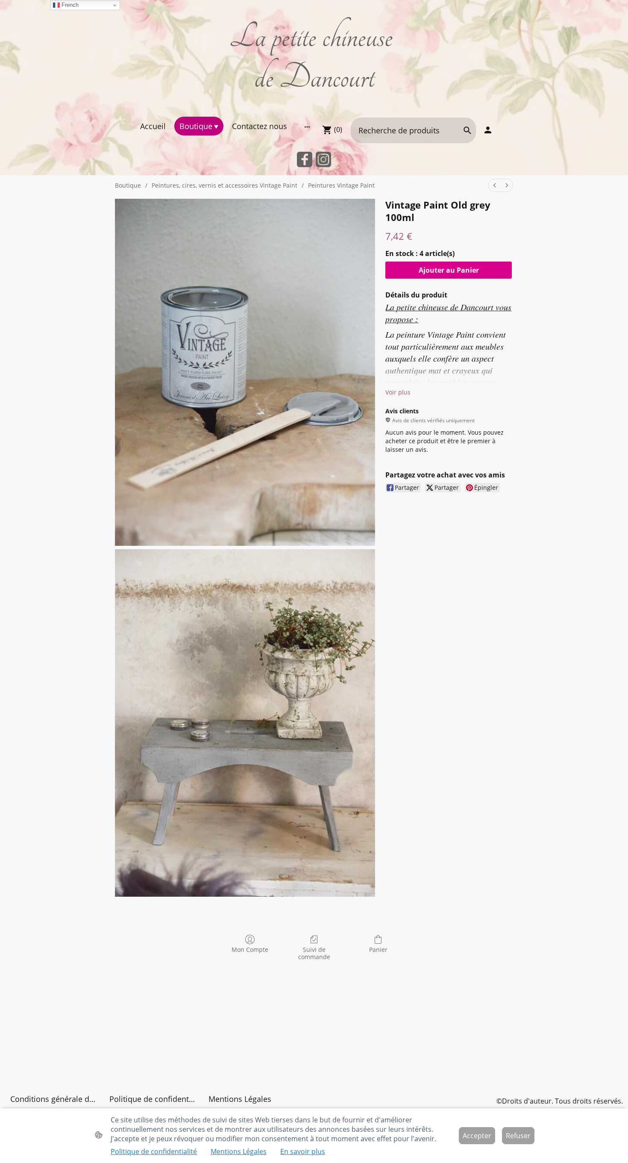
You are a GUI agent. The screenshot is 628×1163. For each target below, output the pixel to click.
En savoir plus (302, 1151)
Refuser (518, 1135)
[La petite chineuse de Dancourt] (314, 105)
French (69, 5)
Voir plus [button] (398, 392)
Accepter (477, 1135)
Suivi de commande (314, 953)
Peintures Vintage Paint (341, 185)
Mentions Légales (239, 1151)
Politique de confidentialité (154, 1151)
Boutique (128, 185)
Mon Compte (250, 949)
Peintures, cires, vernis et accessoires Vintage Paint (224, 185)
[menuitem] (495, 185)
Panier (378, 949)
